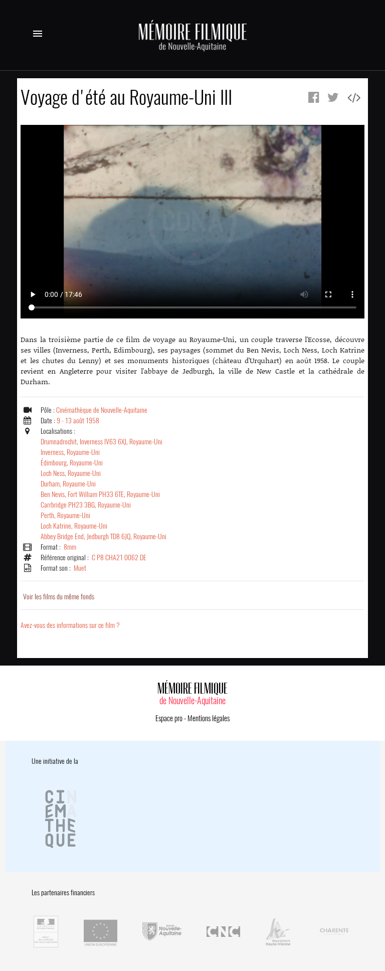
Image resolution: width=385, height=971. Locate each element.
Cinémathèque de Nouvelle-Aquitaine (101, 410)
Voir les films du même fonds (58, 596)
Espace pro (168, 718)
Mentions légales (208, 718)
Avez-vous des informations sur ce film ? (70, 625)
